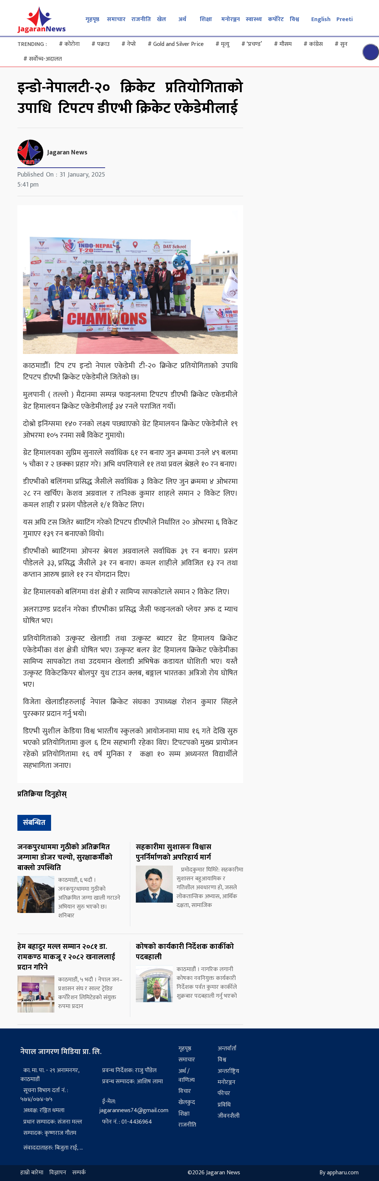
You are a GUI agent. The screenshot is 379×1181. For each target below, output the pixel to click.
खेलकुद (186, 1102)
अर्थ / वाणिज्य (186, 1075)
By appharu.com (339, 1173)
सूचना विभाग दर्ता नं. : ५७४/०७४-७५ (44, 1094)
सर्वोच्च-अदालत (42, 59)
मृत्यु (222, 44)
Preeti (344, 19)
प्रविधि (224, 1105)
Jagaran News (67, 152)
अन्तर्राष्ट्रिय (228, 1071)
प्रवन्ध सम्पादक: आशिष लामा (132, 1082)
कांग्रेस (313, 44)
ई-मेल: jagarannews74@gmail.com (133, 1106)
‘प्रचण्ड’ (251, 44)
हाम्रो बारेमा (31, 1173)
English (321, 19)
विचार (184, 1091)
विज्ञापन (57, 1173)
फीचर (224, 1093)
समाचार (116, 19)
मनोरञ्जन (230, 19)
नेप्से (128, 44)
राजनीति (141, 19)
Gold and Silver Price (176, 44)
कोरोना (69, 44)
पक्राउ (100, 44)
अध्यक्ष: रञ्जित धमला (43, 1110)
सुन (341, 44)
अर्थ (182, 19)
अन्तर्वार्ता (227, 1049)
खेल (161, 19)
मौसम (283, 44)
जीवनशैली (228, 1116)
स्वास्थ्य (254, 19)
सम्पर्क (79, 1173)
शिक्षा (206, 19)
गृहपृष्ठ (92, 19)
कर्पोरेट (276, 19)
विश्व (294, 19)
